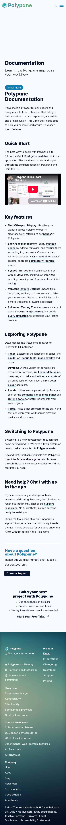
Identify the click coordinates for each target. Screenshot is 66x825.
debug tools (29, 357)
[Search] (55, 5)
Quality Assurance (16, 715)
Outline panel (16, 398)
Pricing (47, 680)
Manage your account (21, 653)
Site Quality (12, 704)
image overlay (34, 311)
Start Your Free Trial (31, 616)
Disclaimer (11, 820)
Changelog (50, 664)
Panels (12, 390)
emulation (14, 357)
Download (49, 669)
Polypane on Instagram (23, 669)
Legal (42, 816)
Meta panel (49, 394)
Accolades (11, 800)
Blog (7, 778)
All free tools (13, 749)
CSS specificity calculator (21, 732)
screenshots (49, 376)
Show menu (14, 87)
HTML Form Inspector (18, 738)
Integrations (50, 658)
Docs (46, 653)
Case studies (13, 794)
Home (8, 767)
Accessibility (13, 698)
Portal (12, 408)
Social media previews (18, 709)
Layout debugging (49, 372)
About (8, 772)
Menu (61, 5)
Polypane (20, 5)
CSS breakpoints (40, 256)
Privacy (32, 816)
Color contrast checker (19, 727)
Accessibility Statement (35, 820)
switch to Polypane (37, 448)
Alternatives (12, 754)
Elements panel (31, 394)
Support (48, 675)
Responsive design (16, 693)
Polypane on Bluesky (20, 664)
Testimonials (13, 789)
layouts (24, 288)
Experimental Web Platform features (27, 743)
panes (47, 233)
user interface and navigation (23, 459)
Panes (12, 353)
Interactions (25, 270)
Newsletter (12, 783)
